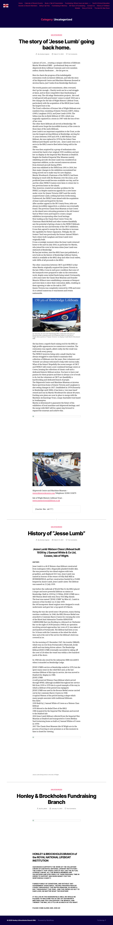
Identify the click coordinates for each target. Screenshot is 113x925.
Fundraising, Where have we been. (77, 3)
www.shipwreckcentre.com (44, 493)
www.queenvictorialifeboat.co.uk (46, 501)
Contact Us (91, 6)
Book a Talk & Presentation (54, 3)
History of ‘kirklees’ (103, 6)
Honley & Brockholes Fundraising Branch (56, 799)
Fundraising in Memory (59, 6)
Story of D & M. (87, 8)
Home (21, 3)
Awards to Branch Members (27, 6)
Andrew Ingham (44, 54)
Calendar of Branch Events (34, 3)
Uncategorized (56, 35)
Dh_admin (44, 808)
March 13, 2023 (59, 54)
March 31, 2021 (58, 540)
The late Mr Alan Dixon (102, 8)
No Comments (72, 54)
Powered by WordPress (46, 920)
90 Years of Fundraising (77, 6)
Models (77, 8)
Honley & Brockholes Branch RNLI (24, 920)
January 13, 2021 (57, 808)
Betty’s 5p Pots (44, 6)
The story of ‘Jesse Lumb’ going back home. (56, 44)
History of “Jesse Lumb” (56, 533)
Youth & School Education (101, 3)
